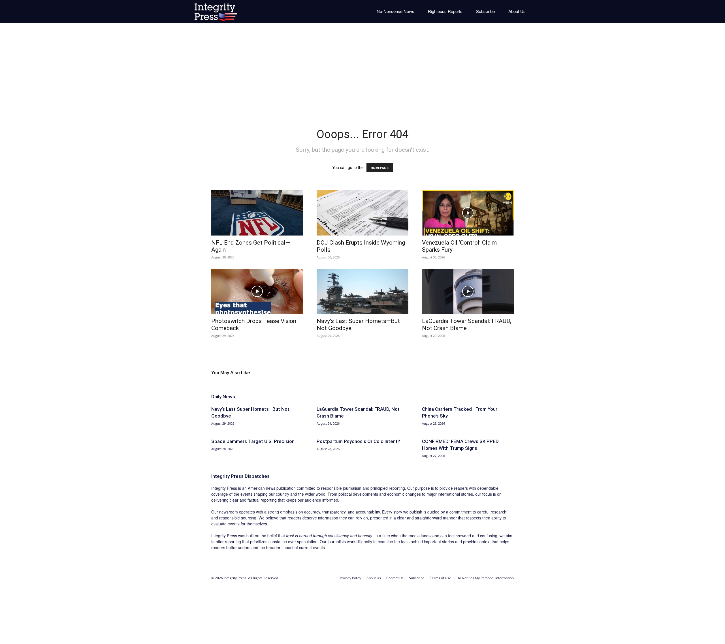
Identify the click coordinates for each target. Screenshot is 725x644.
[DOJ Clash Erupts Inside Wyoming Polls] (362, 213)
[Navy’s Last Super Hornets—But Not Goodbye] (362, 291)
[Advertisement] (362, 70)
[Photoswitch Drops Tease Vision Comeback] (257, 291)
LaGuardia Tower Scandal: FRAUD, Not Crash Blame (466, 324)
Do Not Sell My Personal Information (485, 577)
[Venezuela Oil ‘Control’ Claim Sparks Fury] (468, 213)
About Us (517, 11)
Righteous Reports (445, 11)
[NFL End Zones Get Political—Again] (257, 213)
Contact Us (395, 577)
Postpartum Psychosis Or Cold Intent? (358, 441)
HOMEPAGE (380, 168)
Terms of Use (440, 577)
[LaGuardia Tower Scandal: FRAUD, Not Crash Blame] (468, 291)
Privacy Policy (350, 577)
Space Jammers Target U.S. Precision (253, 441)
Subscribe (485, 11)
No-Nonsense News (395, 11)
